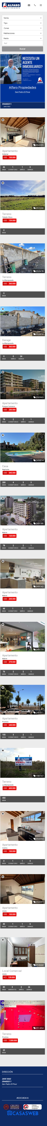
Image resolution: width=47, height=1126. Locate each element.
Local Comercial (12, 970)
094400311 (6, 1081)
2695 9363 (6, 1079)
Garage (6, 340)
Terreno (6, 214)
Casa (5, 466)
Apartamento (10, 151)
